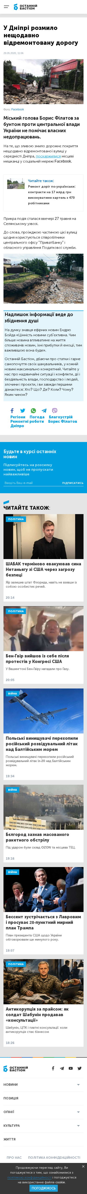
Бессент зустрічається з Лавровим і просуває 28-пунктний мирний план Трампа (43, 922)
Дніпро (17, 426)
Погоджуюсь (43, 1188)
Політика (16, 519)
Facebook (17, 109)
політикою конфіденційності (29, 1177)
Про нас (14, 1158)
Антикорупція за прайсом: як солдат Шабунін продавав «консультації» (37, 1015)
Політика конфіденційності (54, 1158)
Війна (12, 693)
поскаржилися (48, 156)
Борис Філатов (62, 421)
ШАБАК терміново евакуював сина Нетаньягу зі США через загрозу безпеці (43, 569)
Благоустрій (61, 417)
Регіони (17, 417)
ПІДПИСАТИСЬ (73, 483)
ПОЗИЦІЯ (10, 1098)
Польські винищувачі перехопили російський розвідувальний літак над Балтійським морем (42, 744)
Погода (37, 417)
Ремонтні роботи (27, 421)
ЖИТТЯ (9, 1139)
